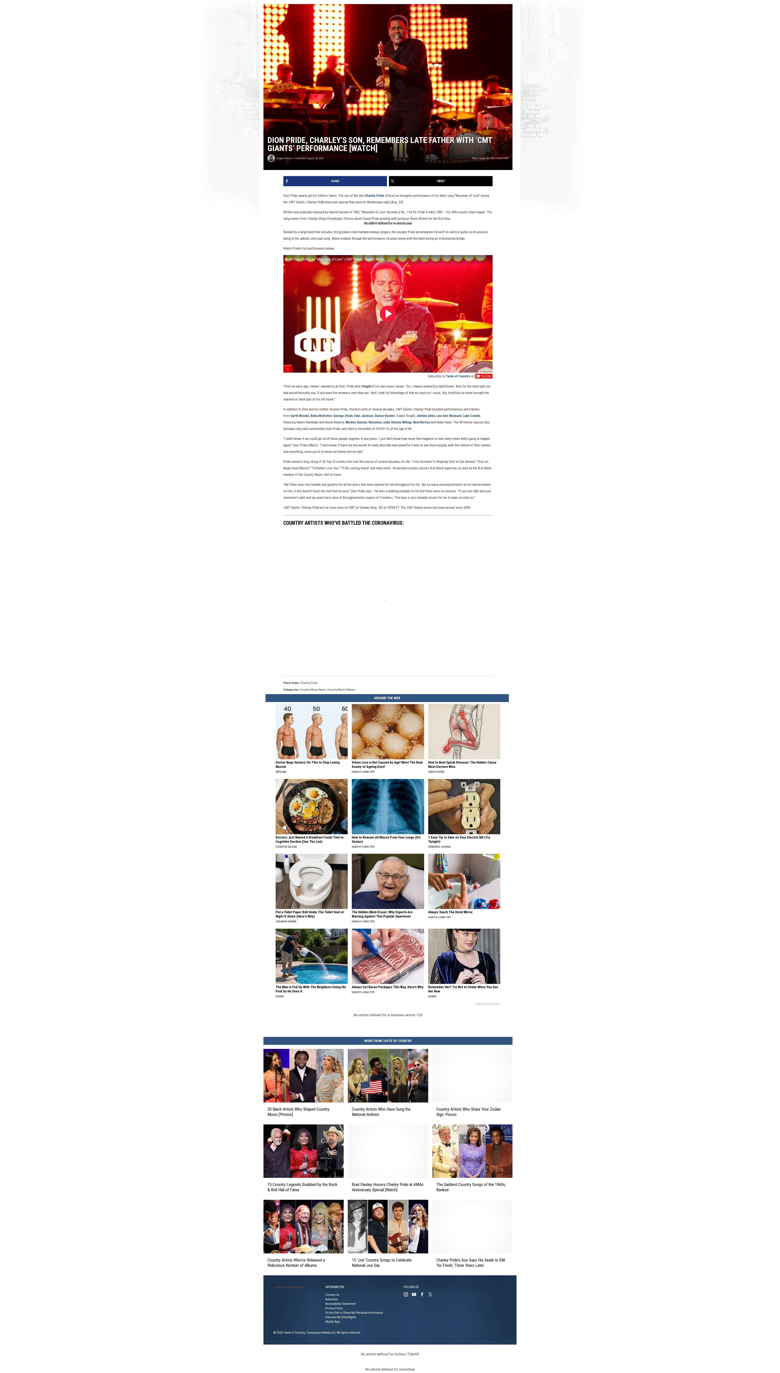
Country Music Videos (341, 689)
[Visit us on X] (432, 1294)
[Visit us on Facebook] (424, 1294)
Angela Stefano (284, 158)
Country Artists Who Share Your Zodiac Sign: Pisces (468, 1112)
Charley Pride (374, 196)
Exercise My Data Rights (340, 1317)
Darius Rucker (385, 416)
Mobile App (332, 1321)
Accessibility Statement (340, 1303)
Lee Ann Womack (449, 416)
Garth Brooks (299, 416)
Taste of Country (458, 376)
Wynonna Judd (379, 422)
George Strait (343, 416)
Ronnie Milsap (401, 422)
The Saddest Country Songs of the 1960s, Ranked (471, 1187)
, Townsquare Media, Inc (320, 1332)
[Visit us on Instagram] (407, 1294)
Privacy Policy (334, 1308)
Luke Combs (471, 416)
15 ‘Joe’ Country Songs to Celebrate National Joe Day (382, 1263)
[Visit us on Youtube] (416, 1294)
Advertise (331, 1299)
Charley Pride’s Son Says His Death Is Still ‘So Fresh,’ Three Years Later (470, 1263)
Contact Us (332, 1294)
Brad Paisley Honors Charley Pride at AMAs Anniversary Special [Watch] (388, 1187)
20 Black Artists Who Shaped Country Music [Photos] (298, 1112)
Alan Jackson (363, 416)
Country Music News (313, 689)
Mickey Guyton (356, 422)
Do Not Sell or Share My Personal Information (354, 1312)
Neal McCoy (421, 422)
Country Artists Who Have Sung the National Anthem (381, 1112)
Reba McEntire (321, 416)
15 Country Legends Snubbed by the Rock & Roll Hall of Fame (302, 1187)
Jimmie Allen (425, 416)
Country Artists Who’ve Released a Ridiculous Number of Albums (296, 1263)
